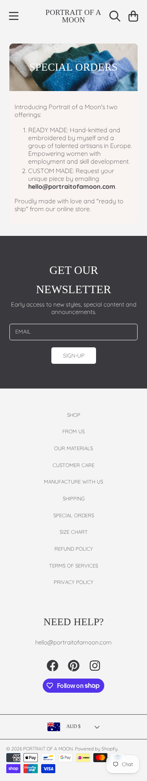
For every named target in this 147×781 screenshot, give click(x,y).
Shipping (74, 498)
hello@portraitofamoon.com (71, 186)
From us (73, 431)
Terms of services (73, 565)
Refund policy (73, 549)
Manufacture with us (73, 481)
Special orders (73, 515)
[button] (13, 16)
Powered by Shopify (96, 749)
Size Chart (74, 532)
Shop (73, 415)
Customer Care (73, 465)
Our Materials (73, 448)
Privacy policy (73, 582)
